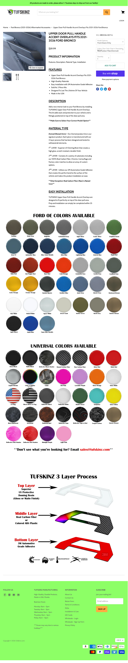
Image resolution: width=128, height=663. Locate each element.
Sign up (101, 609)
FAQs (67, 608)
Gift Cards (68, 615)
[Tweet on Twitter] (101, 89)
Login (121, 21)
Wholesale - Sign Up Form (74, 622)
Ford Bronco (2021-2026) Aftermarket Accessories (30, 27)
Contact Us (69, 598)
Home (5, 27)
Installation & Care (72, 611)
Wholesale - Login (71, 618)
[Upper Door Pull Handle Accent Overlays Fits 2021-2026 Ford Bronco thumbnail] (7, 77)
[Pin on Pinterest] (109, 89)
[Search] (106, 12)
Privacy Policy (70, 625)
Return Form (69, 601)
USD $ (119, 640)
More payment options (110, 79)
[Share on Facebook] (97, 89)
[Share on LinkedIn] (105, 89)
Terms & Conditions (72, 605)
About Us (68, 594)
